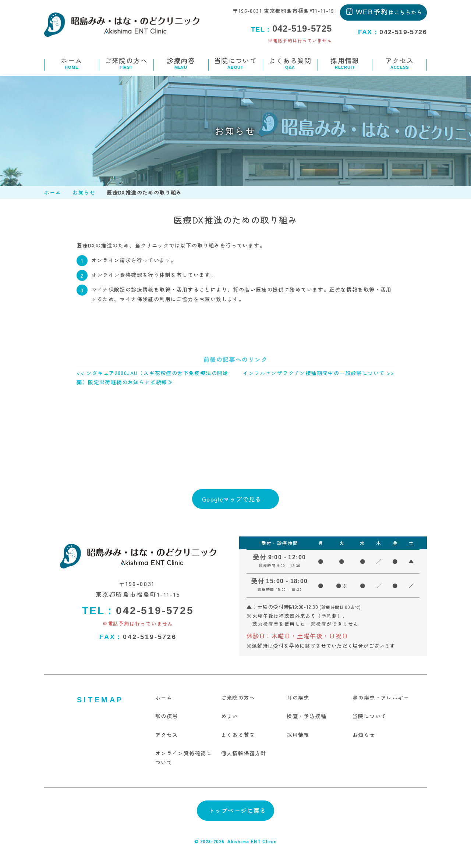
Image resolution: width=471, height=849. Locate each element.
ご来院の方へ (126, 62)
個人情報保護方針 (243, 753)
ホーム (71, 62)
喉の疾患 (166, 716)
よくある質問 (290, 62)
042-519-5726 (138, 637)
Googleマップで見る (232, 499)
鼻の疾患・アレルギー (381, 697)
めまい (229, 716)
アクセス (399, 62)
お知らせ (83, 192)
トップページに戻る (237, 810)
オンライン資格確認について (183, 757)
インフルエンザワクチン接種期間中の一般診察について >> (318, 373)
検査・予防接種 (306, 716)
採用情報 (344, 62)
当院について (235, 62)
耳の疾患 (298, 697)
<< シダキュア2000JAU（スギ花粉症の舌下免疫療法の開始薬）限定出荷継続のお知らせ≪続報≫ (152, 377)
